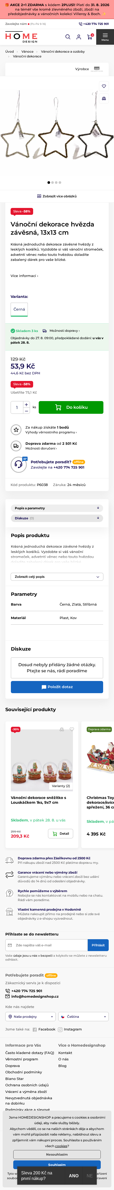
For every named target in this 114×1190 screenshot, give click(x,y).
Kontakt (65, 1053)
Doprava (12, 1066)
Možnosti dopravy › (65, 331)
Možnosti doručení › (41, 448)
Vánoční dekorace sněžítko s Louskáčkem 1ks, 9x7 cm (38, 800)
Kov (73, 618)
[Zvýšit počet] (26, 404)
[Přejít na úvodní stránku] (21, 37)
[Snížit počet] (26, 410)
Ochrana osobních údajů (27, 1085)
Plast (64, 618)
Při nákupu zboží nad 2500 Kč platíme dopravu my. (58, 863)
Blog (62, 1066)
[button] (68, 37)
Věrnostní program (21, 1059)
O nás (63, 1059)
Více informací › (24, 276)
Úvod (9, 51)
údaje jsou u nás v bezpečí (32, 955)
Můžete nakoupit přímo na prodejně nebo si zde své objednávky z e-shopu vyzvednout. (59, 916)
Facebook (46, 1029)
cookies (61, 1146)
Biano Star (14, 1079)
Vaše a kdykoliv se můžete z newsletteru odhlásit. (56, 957)
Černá (19, 309)
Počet (17, 407)
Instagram (73, 1029)
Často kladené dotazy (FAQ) (29, 1053)
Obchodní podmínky (23, 1072)
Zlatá (76, 604)
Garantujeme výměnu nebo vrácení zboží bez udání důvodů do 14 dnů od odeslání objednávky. (58, 879)
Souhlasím (57, 1165)
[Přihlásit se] (78, 37)
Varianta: (19, 296)
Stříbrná (90, 604)
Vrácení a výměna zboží (26, 1091)
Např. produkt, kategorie (39, 49)
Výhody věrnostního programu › (51, 432)
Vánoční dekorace (27, 56)
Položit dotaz (60, 686)
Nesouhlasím (57, 1154)
